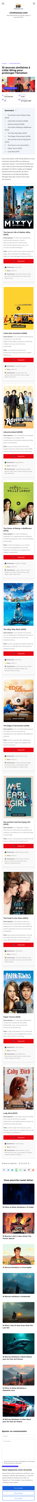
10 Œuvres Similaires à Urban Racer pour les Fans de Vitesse (17, 1420)
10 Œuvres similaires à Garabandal (16, 1296)
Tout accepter (18, 1488)
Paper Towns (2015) (15, 148)
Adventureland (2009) (16, 124)
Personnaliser (18, 1493)
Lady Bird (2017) (13, 151)
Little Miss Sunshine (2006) (18, 121)
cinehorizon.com (18, 12)
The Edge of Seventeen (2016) (19, 136)
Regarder (21, 261)
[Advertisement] (18, 41)
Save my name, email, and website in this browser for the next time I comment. (19, 1462)
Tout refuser (18, 1498)
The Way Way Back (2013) (17, 133)
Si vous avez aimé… (10, 88)
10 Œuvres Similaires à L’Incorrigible (17, 1267)
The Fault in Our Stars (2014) (18, 145)
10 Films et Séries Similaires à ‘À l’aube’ (18, 1207)
